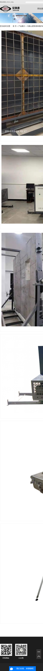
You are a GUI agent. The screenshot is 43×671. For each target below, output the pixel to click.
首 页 (14, 26)
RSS (8, 2)
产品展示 (21, 26)
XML (12, 2)
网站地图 (3, 2)
